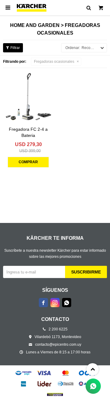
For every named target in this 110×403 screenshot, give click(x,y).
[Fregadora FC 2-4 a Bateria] (28, 96)
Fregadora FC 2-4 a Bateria (28, 132)
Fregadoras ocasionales (54, 61)
